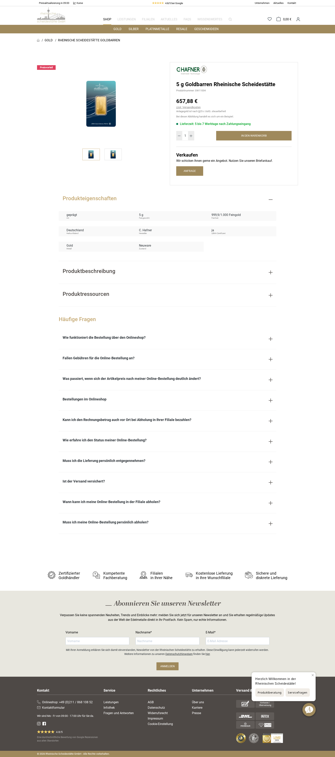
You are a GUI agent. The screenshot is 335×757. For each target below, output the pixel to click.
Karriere (197, 707)
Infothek (109, 707)
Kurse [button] (79, 3)
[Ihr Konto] (298, 19)
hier (207, 654)
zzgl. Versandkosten (188, 107)
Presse (196, 713)
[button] (54, 3)
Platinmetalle (157, 29)
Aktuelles (278, 3)
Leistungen (126, 19)
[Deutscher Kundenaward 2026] (273, 738)
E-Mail (210, 632)
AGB (151, 702)
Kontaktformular (53, 707)
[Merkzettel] (270, 19)
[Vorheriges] (43, 104)
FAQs (187, 19)
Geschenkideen (206, 29)
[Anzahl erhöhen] (191, 135)
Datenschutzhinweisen (179, 654)
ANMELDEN (167, 666)
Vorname (72, 632)
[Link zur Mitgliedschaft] (241, 738)
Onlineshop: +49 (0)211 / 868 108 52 (67, 702)
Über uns (198, 702)
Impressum (155, 718)
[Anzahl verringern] (179, 135)
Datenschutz (156, 707)
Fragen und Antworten (119, 713)
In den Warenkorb (254, 135)
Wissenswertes (209, 19)
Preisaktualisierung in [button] (51, 3)
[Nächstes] (159, 104)
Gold (117, 29)
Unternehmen (262, 3)
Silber (134, 29)
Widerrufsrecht (158, 713)
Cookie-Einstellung (160, 724)
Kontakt (292, 3)
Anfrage (190, 170)
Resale (181, 29)
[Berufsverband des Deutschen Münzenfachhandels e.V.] (254, 738)
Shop (107, 19)
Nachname (143, 632)
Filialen (148, 19)
